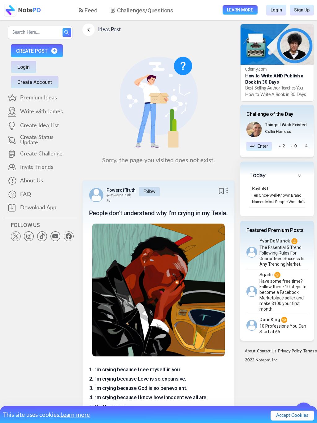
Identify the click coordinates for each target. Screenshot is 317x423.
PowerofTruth (121, 190)
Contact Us (266, 351)
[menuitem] (88, 10)
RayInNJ (260, 188)
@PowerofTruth (118, 195)
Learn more (75, 415)
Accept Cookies (292, 415)
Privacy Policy (290, 351)
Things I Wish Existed (286, 124)
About (250, 351)
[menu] (131, 10)
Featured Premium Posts (275, 230)
